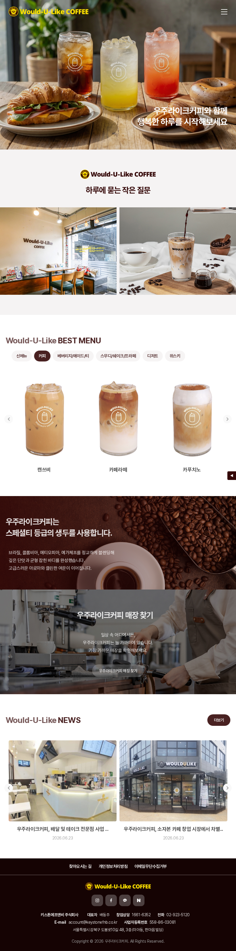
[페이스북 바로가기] (111, 900)
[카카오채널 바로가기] (125, 900)
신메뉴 (18, 356)
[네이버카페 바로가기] (138, 900)
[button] (8, 416)
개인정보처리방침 (113, 866)
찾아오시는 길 (80, 866)
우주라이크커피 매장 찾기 (118, 667)
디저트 (149, 356)
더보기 (216, 720)
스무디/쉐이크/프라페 (115, 356)
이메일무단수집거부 (150, 866)
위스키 (172, 356)
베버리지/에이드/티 (70, 356)
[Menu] (224, 11)
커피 (39, 356)
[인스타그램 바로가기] (97, 900)
